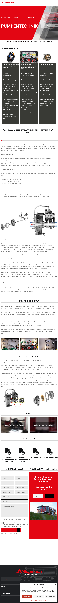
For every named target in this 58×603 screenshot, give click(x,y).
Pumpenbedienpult (35, 41)
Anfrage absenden (9, 530)
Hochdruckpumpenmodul (51, 457)
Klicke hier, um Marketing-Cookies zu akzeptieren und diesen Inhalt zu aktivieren (14, 424)
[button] (55, 584)
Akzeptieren (27, 597)
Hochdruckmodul (47, 41)
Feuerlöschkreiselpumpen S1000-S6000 (17, 41)
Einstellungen (50, 597)
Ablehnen (38, 597)
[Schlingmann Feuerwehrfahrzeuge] (7, 2)
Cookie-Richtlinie (34, 600)
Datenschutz (40, 600)
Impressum (45, 600)
